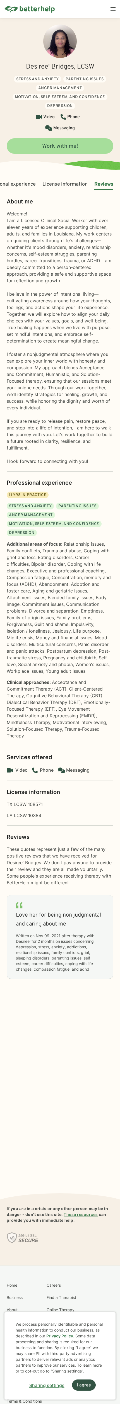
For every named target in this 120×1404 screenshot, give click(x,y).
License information (65, 184)
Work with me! (60, 146)
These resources (81, 1214)
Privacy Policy (59, 1335)
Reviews (103, 184)
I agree (84, 1385)
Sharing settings (46, 1385)
